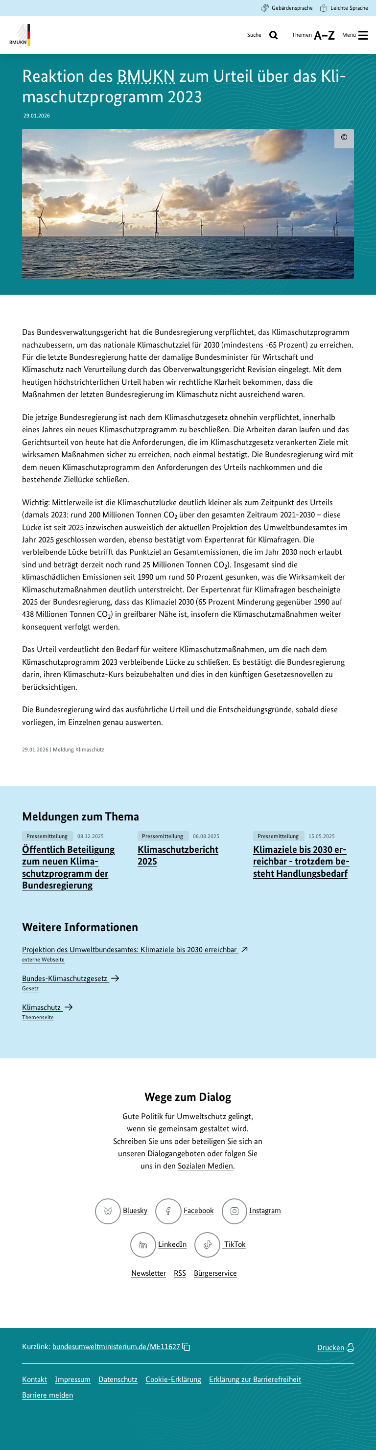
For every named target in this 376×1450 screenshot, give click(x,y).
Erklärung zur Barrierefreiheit (255, 1379)
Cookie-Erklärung (173, 1379)
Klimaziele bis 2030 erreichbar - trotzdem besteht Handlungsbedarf (301, 861)
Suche (254, 34)
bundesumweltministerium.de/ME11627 (116, 1346)
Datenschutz (118, 1379)
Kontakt (34, 1379)
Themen (302, 38)
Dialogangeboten (176, 1153)
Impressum (73, 1379)
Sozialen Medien (205, 1165)
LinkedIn (172, 1244)
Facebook (198, 1210)
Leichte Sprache (349, 7)
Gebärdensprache (292, 7)
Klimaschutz (42, 1012)
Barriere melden (47, 1395)
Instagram (265, 1210)
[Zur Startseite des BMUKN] (19, 35)
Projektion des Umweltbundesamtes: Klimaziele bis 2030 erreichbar (130, 954)
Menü (349, 34)
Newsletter (148, 1273)
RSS (180, 1273)
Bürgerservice (215, 1273)
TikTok (234, 1244)
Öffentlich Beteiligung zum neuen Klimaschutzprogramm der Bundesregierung (68, 867)
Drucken (330, 1347)
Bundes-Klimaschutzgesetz (65, 983)
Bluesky (135, 1210)
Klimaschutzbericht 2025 (178, 855)
